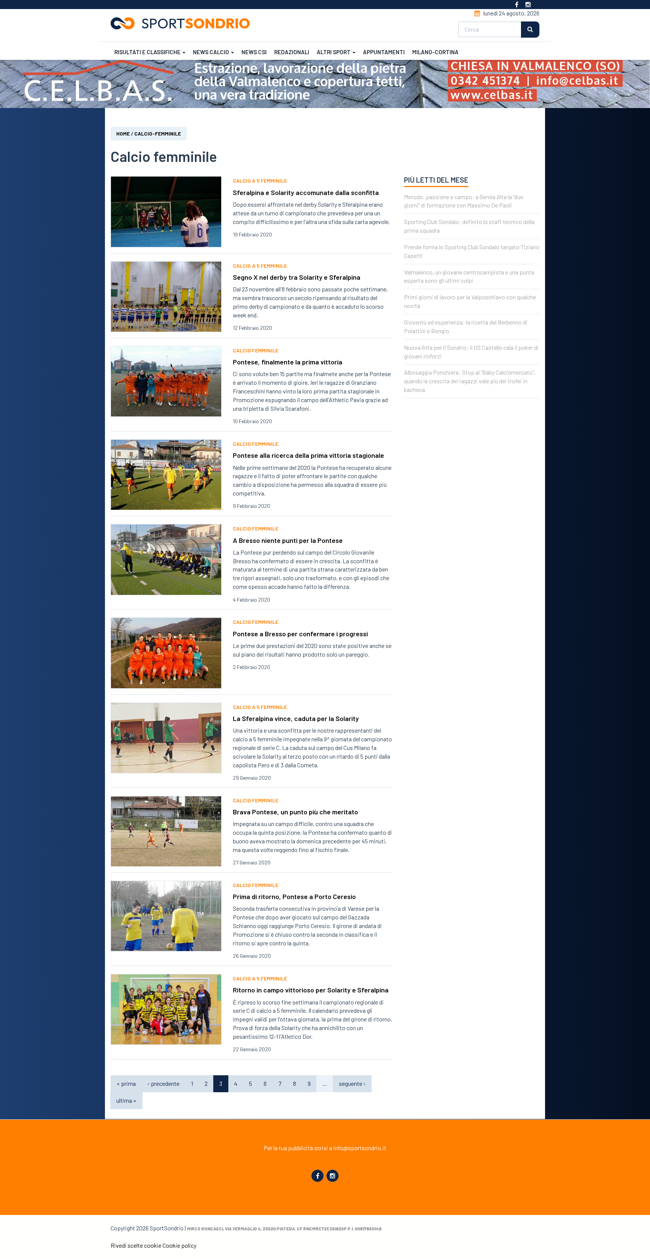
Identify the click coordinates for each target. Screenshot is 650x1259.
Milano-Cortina (435, 52)
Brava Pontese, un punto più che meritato (295, 812)
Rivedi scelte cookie (136, 1245)
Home (123, 133)
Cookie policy (179, 1245)
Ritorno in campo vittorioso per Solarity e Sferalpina (311, 990)
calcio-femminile (157, 133)
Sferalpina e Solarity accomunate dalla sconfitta (306, 192)
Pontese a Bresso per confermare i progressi (300, 634)
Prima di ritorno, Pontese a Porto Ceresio (294, 896)
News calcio (211, 52)
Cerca (530, 29)
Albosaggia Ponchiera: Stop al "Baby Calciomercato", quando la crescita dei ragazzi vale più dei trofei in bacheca (470, 381)
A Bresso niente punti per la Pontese (288, 540)
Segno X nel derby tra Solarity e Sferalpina (296, 277)
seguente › (352, 1083)
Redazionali (291, 52)
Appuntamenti (384, 52)
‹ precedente (163, 1083)
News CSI (254, 52)
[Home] (183, 23)
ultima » (126, 1100)
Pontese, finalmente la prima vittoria (287, 362)
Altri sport (334, 52)
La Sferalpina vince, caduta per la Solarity (296, 718)
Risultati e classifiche (148, 52)
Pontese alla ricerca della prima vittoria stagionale (308, 455)
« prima (126, 1083)
